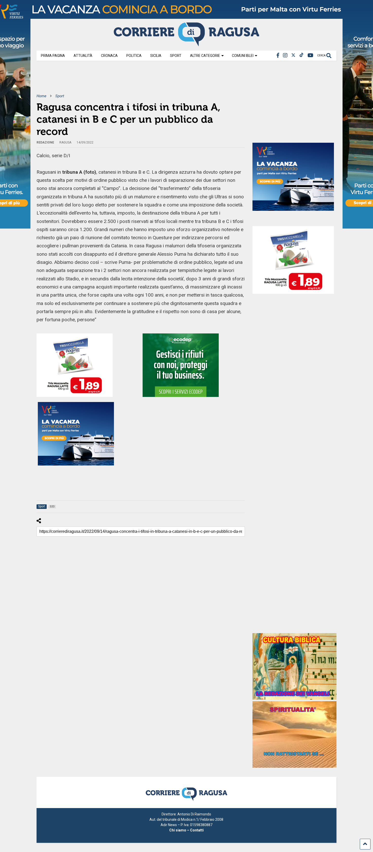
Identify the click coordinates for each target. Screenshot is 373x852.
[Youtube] (310, 55)
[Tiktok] (301, 55)
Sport (175, 56)
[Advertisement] (129, 80)
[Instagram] (285, 55)
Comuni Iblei (242, 56)
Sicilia (155, 56)
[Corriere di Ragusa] (186, 44)
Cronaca (109, 56)
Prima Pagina (53, 56)
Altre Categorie (205, 56)
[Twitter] (293, 55)
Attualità (83, 56)
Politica (134, 56)
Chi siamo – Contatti (186, 830)
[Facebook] (278, 55)
